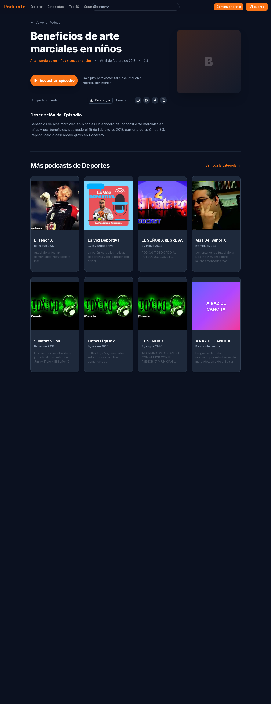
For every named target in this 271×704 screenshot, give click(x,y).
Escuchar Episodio (57, 80)
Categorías (55, 6)
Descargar (102, 100)
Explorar (36, 6)
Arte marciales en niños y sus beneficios (61, 60)
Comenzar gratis (229, 6)
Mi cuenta (256, 6)
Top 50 (74, 6)
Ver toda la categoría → (223, 165)
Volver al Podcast (48, 22)
